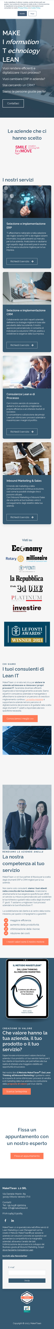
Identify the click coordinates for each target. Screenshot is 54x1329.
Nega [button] (32, 13)
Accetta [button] (22, 13)
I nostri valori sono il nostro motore (25, 941)
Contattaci (13, 103)
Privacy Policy (23, 8)
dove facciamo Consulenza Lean (18, 1250)
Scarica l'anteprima (16, 1091)
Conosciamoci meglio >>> (20, 718)
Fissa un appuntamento (27, 1156)
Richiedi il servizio (19, 261)
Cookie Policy (35, 8)
